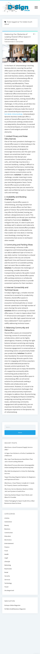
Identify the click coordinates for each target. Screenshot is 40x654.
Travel (6, 587)
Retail (6, 572)
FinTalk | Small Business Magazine (15, 609)
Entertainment (9, 543)
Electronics (8, 540)
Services (7, 580)
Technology (8, 583)
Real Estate (8, 569)
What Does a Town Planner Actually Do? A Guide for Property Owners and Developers (19, 484)
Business (7, 529)
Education (7, 536)
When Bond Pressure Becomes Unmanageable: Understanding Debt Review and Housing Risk (19, 466)
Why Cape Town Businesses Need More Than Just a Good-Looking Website (18, 460)
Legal (6, 558)
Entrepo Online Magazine (12, 605)
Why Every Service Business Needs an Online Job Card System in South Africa (18, 490)
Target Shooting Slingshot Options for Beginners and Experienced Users (20, 478)
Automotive (8, 522)
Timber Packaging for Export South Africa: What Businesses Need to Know (19, 502)
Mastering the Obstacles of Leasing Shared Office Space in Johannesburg (17, 36)
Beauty (6, 525)
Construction (8, 533)
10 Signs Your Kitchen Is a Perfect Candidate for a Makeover (19, 454)
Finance (6, 547)
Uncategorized (9, 590)
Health (6, 554)
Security (7, 576)
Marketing (7, 565)
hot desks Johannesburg (13, 114)
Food (6, 551)
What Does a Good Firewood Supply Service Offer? (18, 448)
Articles (6, 518)
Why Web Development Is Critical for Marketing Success (19, 472)
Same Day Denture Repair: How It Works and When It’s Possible (18, 496)
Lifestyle (7, 561)
